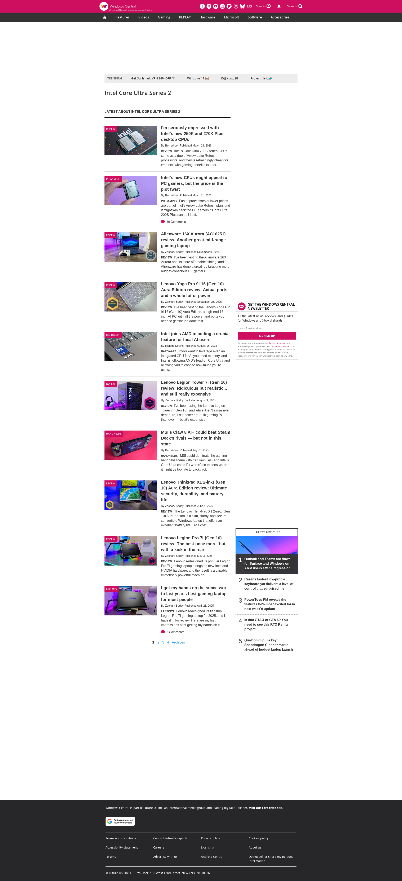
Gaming (164, 17)
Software (255, 17)
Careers (158, 847)
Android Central (212, 857)
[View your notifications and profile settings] (279, 6)
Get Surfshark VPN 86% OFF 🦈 (153, 78)
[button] (295, 6)
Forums (111, 857)
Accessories (280, 17)
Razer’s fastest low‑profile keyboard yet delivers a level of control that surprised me (268, 583)
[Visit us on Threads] (235, 6)
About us (255, 847)
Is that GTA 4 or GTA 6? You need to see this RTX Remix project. (266, 624)
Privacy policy (210, 838)
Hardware (207, 17)
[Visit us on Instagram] (222, 6)
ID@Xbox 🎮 (229, 78)
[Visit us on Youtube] (215, 6)
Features (123, 17)
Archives (178, 642)
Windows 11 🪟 (198, 78)
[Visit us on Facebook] (202, 6)
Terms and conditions (121, 838)
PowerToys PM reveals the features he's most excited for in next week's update (269, 604)
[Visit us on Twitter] (208, 6)
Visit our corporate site (265, 808)
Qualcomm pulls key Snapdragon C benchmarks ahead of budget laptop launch (268, 644)
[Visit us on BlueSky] (242, 6)
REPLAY (185, 17)
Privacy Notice (282, 346)
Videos (143, 17)
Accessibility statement (122, 847)
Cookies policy (258, 838)
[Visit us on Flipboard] (229, 6)
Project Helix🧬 (261, 78)
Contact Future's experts (170, 838)
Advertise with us (165, 857)
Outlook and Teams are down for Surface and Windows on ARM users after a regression (267, 563)
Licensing (207, 847)
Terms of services (278, 343)
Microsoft (231, 17)
